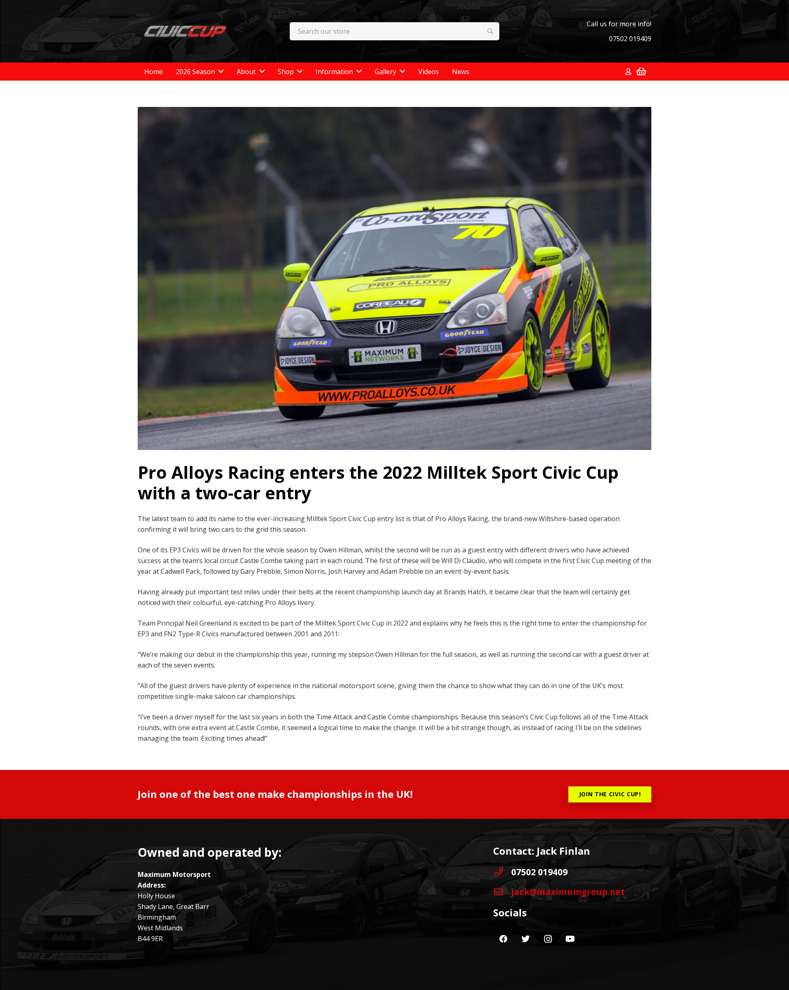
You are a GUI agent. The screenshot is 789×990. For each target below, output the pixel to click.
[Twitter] (525, 939)
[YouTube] (570, 939)
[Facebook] (503, 939)
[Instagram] (548, 939)
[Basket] (641, 71)
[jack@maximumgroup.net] (502, 892)
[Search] (490, 31)
